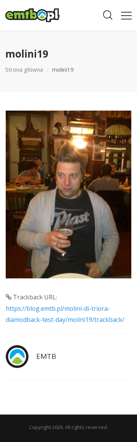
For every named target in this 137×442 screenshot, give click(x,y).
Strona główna (24, 69)
